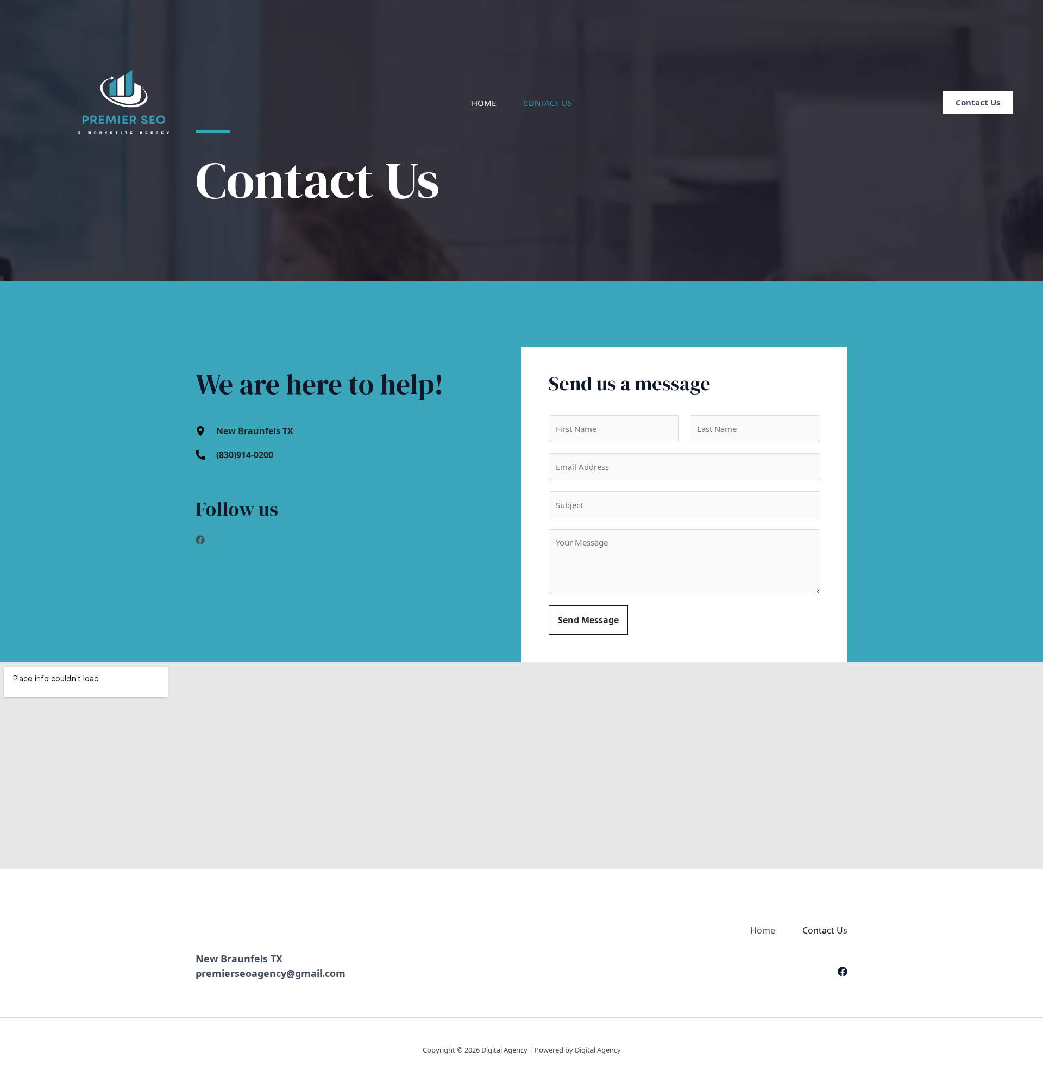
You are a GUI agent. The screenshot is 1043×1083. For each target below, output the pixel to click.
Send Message (588, 620)
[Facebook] (842, 971)
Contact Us (547, 102)
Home (484, 102)
